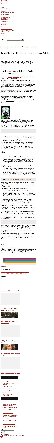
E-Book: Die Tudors (5, 31)
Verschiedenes (3, 49)
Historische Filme (4, 24)
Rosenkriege (3, 11)
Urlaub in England (5, 14)
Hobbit (5, 266)
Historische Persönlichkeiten (7, 12)
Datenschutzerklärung (19, 435)
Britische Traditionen (5, 17)
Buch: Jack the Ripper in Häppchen (8, 30)
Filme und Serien (4, 21)
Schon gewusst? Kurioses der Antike (10, 290)
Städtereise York (4, 19)
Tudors (2, 7)
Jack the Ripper (6, 381)
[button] (4, 258)
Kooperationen (4, 35)
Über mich (3, 33)
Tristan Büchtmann (9, 63)
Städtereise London (5, 18)
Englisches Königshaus (7, 392)
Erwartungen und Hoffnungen (14, 77)
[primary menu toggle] (1, 3)
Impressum (11, 435)
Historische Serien (5, 23)
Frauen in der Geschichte (6, 10)
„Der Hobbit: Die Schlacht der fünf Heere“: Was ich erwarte (10, 309)
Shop (2, 26)
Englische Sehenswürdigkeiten (8, 386)
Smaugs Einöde (9, 82)
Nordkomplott (6, 435)
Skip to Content (3, 0)
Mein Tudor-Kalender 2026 (6, 29)
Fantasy (2, 266)
